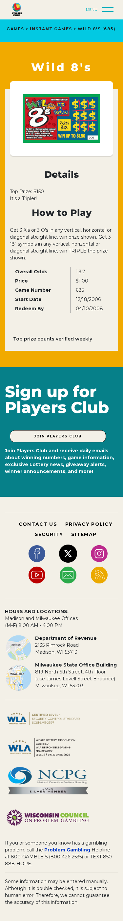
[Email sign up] (68, 575)
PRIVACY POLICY (89, 524)
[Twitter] (68, 553)
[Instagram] (99, 553)
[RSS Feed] (99, 575)
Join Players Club (58, 436)
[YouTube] (37, 575)
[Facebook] (37, 553)
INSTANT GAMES (51, 28)
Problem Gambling (67, 850)
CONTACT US (38, 524)
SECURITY (49, 534)
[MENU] (109, 10)
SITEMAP (83, 534)
